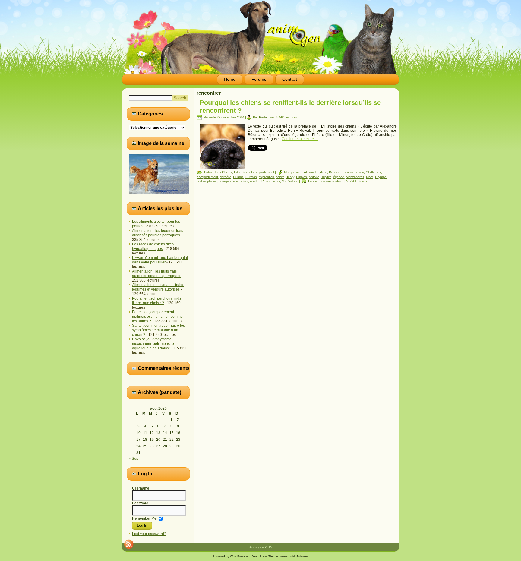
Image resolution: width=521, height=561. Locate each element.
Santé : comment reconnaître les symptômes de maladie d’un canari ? (158, 330)
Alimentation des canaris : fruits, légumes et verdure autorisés (158, 287)
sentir (276, 181)
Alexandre (311, 172)
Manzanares (355, 177)
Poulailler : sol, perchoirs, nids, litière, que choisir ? (157, 300)
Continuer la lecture (300, 139)
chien (360, 172)
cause (349, 172)
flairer (280, 177)
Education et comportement (254, 172)
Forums (258, 79)
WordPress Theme (265, 556)
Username (140, 488)
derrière (225, 177)
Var (284, 181)
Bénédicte (336, 172)
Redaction (266, 117)
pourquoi (225, 181)
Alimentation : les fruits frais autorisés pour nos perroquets (156, 273)
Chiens (227, 172)
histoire (314, 177)
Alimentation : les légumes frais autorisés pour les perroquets (157, 232)
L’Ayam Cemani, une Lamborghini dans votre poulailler (160, 260)
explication (266, 177)
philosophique (207, 181)
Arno (323, 172)
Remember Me (144, 518)
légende (338, 177)
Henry (290, 177)
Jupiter (326, 177)
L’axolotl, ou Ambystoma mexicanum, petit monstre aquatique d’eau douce (153, 343)
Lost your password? (149, 534)
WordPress (237, 556)
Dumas (238, 177)
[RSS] (129, 544)
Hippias (301, 177)
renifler (255, 181)
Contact (289, 79)
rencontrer (240, 181)
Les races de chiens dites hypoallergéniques (153, 246)
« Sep (133, 458)
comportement (207, 177)
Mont (369, 177)
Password (140, 503)
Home (229, 79)
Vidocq (293, 181)
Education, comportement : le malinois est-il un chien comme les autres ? (157, 316)
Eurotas (251, 177)
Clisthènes (373, 172)
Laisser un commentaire (325, 181)
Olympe (381, 177)
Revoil (265, 181)
